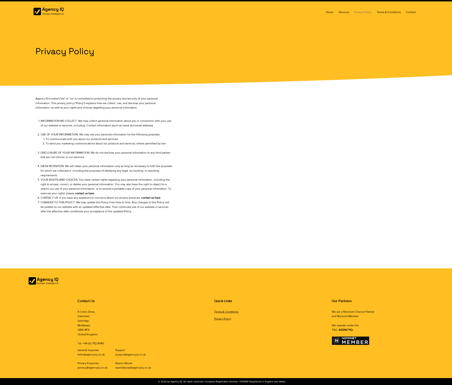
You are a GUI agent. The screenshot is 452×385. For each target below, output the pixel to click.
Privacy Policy (222, 318)
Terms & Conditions (226, 311)
